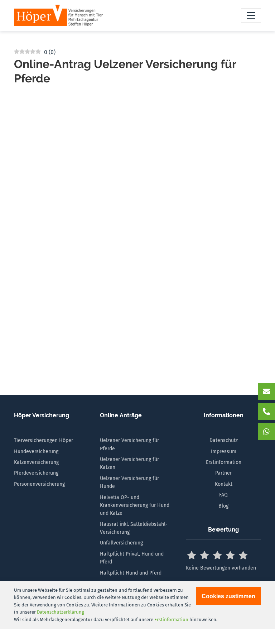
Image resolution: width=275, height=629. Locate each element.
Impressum (223, 451)
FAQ (223, 495)
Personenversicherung (39, 484)
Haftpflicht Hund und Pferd (130, 573)
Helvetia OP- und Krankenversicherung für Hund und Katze (134, 505)
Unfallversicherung (121, 543)
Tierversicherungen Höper (43, 440)
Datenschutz (223, 440)
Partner (223, 473)
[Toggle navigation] (251, 15)
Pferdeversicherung (36, 473)
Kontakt (223, 484)
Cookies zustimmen (228, 596)
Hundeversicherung (36, 451)
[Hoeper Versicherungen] (58, 15)
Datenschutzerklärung (60, 612)
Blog (223, 506)
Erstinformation (223, 462)
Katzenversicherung (36, 462)
